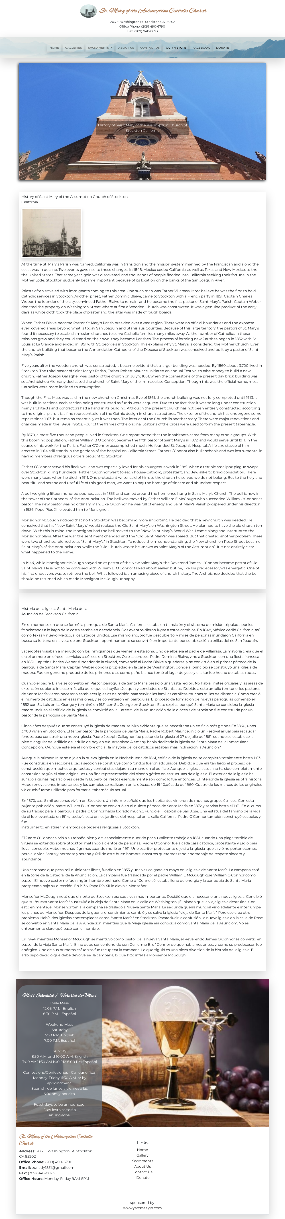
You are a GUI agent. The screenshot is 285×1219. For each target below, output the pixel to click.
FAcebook (201, 47)
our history (175, 47)
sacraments (98, 47)
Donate (142, 1177)
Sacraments (142, 1161)
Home (54, 47)
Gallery (142, 1155)
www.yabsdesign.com (142, 1208)
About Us (125, 47)
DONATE (222, 47)
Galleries (73, 47)
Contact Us (149, 47)
